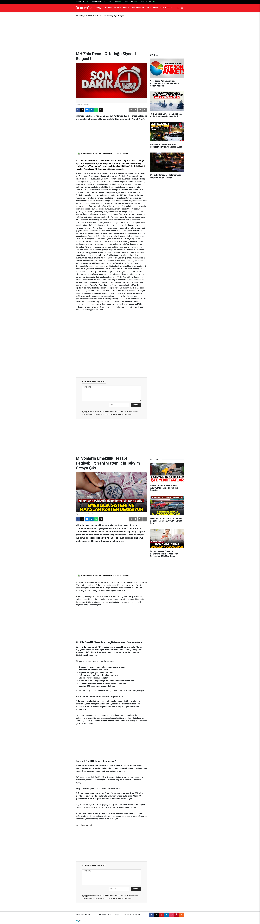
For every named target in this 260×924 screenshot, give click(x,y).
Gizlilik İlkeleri (126, 914)
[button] (135, 110)
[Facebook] (78, 110)
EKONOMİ (117, 8)
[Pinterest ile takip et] (176, 915)
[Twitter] (82, 110)
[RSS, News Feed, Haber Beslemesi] (181, 915)
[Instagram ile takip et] (171, 915)
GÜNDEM (108, 8)
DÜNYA (148, 8)
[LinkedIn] (91, 110)
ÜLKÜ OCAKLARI (165, 8)
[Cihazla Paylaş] (101, 110)
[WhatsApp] (96, 110)
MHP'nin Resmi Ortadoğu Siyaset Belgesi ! (111, 16)
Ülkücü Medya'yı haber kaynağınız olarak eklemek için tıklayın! (105, 153)
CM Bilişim (82, 921)
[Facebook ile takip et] (151, 915)
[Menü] (182, 8)
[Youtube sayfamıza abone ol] (161, 915)
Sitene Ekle (136, 914)
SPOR (155, 8)
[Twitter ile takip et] (156, 915)
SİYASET (126, 8)
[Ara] (178, 8)
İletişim (117, 914)
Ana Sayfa (81, 16)
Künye (110, 914)
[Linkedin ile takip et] (166, 915)
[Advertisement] (130, 34)
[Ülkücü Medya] (88, 7)
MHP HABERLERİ (138, 8)
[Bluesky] (87, 110)
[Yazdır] (131, 110)
